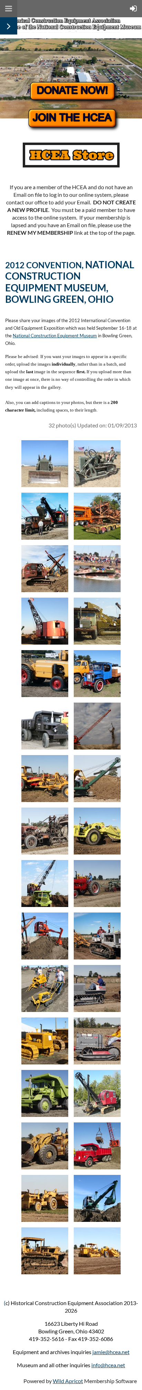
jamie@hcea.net (111, 1352)
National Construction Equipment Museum (55, 335)
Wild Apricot (68, 1381)
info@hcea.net (108, 1365)
